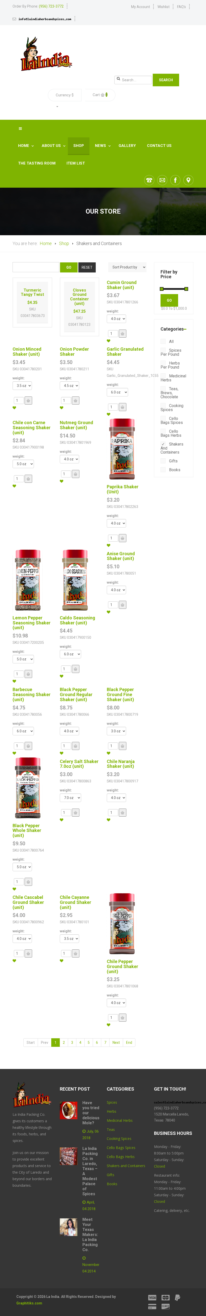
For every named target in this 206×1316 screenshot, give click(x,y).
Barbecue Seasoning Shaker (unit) (31, 694)
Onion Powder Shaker (74, 351)
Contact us (159, 145)
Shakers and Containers (172, 448)
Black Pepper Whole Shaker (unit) (27, 830)
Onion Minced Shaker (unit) (27, 351)
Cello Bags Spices (121, 1147)
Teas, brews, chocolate (169, 392)
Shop (78, 145)
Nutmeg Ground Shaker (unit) (76, 425)
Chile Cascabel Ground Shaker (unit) (28, 902)
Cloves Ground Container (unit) (79, 297)
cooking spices (172, 407)
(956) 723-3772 (166, 1108)
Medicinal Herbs (173, 378)
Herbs (111, 1111)
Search (166, 80)
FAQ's (181, 7)
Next (116, 1043)
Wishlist (164, 7)
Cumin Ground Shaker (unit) (122, 285)
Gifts (173, 461)
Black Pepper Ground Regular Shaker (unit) (76, 694)
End (129, 1043)
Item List (76, 163)
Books (174, 469)
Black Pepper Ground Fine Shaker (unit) (120, 694)
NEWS (101, 145)
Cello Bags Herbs (121, 1156)
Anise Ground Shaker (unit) (121, 556)
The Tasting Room (37, 163)
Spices (112, 1102)
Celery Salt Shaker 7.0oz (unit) (79, 764)
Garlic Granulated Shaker (125, 351)
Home (24, 145)
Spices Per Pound (171, 352)
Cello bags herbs (171, 433)
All (171, 341)
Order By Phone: (38, 6)
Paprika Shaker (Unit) (122, 489)
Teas (111, 1129)
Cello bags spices (172, 420)
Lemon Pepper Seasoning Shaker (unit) (31, 622)
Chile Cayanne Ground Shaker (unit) (75, 902)
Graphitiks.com (29, 1303)
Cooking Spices (119, 1138)
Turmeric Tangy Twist (32, 292)
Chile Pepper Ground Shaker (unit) (122, 966)
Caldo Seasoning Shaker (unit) (77, 620)
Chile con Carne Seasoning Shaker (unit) (31, 427)
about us (52, 145)
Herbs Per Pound (170, 365)
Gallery (127, 145)
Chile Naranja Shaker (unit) (121, 764)
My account (140, 7)
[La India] (45, 53)
